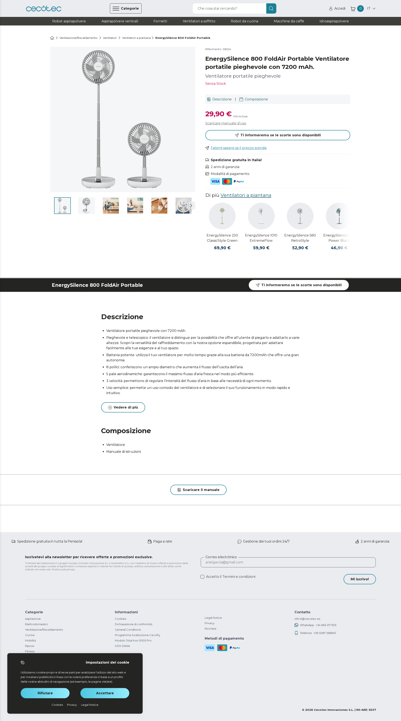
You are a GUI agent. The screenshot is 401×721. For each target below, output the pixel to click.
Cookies (120, 618)
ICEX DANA (122, 646)
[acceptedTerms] (202, 577)
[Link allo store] (43, 8)
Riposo (29, 646)
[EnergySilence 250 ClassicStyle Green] (222, 216)
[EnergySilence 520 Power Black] (339, 216)
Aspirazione (33, 618)
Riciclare (210, 628)
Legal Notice (213, 617)
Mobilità (30, 640)
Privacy (209, 623)
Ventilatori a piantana (246, 195)
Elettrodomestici (36, 624)
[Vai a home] (52, 38)
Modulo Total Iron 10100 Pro (133, 640)
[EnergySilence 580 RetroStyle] (300, 216)
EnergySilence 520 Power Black (339, 238)
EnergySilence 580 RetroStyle (300, 238)
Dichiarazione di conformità (133, 624)
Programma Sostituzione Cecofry (137, 635)
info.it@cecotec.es (307, 618)
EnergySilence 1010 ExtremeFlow (261, 238)
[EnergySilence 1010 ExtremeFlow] (261, 216)
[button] (191, 205)
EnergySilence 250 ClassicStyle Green (222, 238)
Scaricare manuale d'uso (225, 123)
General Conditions (128, 629)
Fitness (29, 651)
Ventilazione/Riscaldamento (44, 629)
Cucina (29, 635)
